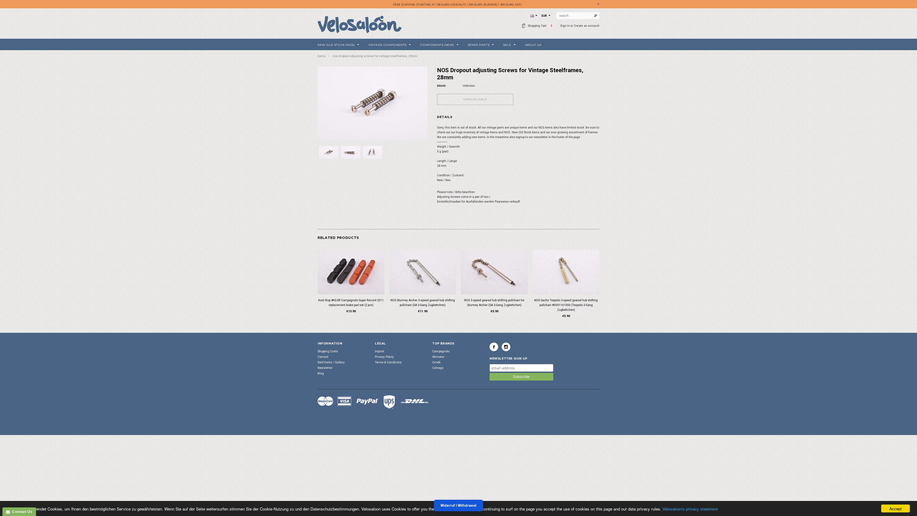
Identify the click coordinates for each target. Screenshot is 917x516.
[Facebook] (494, 347)
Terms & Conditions (388, 362)
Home (321, 56)
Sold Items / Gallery (331, 362)
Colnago (438, 368)
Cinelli (436, 362)
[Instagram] (506, 347)
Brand (441, 85)
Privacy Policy (384, 357)
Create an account (586, 25)
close (598, 4)
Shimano (438, 357)
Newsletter (325, 368)
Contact (323, 357)
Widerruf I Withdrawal (458, 505)
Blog (321, 373)
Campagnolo (440, 351)
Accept (895, 508)
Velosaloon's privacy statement (690, 509)
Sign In (565, 25)
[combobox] (577, 15)
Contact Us (21, 512)
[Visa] (373, 401)
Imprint (379, 351)
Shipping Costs (328, 351)
